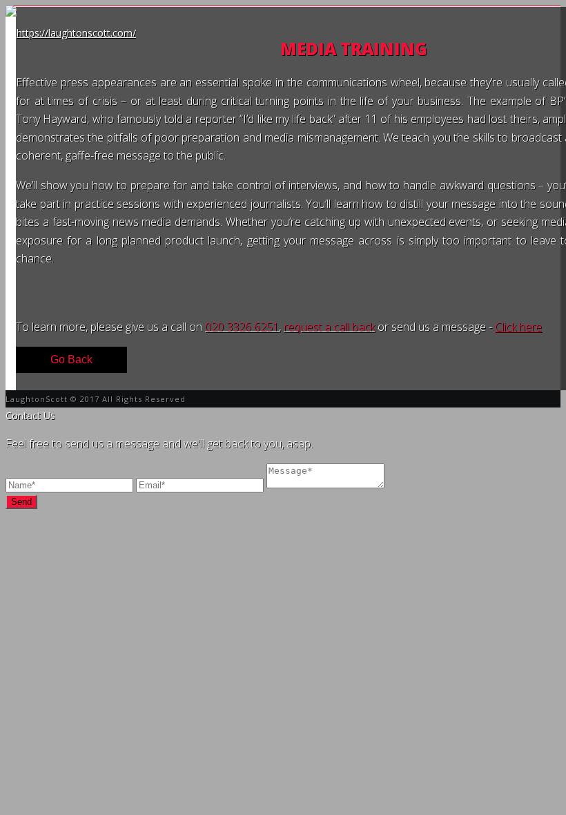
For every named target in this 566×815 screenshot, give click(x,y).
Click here (518, 326)
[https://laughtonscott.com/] (71, 32)
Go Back (71, 359)
